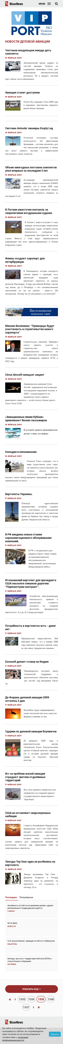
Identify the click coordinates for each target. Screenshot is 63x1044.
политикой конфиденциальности (15, 1039)
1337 (26, 1007)
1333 (22, 999)
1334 (31, 999)
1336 (51, 999)
